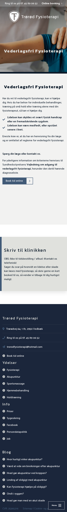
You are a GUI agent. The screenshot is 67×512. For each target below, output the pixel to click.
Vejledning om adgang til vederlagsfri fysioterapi (29, 166)
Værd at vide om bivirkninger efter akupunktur (33, 466)
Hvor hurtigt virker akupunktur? (24, 459)
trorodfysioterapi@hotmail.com (24, 347)
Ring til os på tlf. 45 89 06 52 (21, 4)
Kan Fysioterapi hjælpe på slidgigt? (27, 487)
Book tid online (14, 181)
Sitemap (27, 508)
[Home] (33, 16)
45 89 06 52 (32, 338)
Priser (10, 411)
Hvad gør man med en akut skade (26, 500)
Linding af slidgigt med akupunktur (27, 480)
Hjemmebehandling (18, 390)
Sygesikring (13, 418)
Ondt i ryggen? (15, 494)
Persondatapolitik (17, 432)
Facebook (12, 425)
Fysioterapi (13, 370)
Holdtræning (14, 397)
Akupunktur (13, 377)
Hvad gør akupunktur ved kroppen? (27, 473)
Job (8, 439)
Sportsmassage (16, 384)
